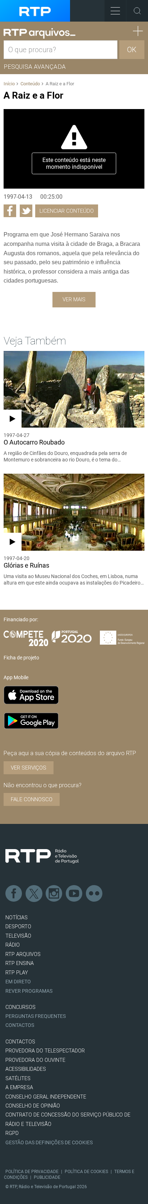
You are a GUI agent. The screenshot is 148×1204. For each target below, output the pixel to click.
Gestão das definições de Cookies (49, 1143)
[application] (74, 148)
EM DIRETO (18, 982)
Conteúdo (30, 83)
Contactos (19, 1025)
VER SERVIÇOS (28, 768)
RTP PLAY (16, 973)
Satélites (18, 1079)
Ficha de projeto (21, 657)
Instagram (54, 893)
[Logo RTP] (42, 856)
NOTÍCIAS (16, 918)
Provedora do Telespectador (45, 1051)
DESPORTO (18, 927)
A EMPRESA (19, 1087)
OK (132, 49)
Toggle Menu (115, 11)
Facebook (14, 893)
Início (9, 83)
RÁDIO (12, 945)
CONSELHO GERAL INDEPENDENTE (45, 1097)
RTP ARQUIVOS (23, 954)
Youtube (74, 893)
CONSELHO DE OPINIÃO (32, 1106)
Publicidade (47, 1177)
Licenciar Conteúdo (67, 211)
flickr (94, 893)
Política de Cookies (86, 1171)
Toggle (137, 11)
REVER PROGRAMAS (28, 991)
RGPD (12, 1133)
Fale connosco (31, 799)
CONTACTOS (20, 1042)
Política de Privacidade (32, 1171)
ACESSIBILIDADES (25, 1069)
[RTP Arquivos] (39, 33)
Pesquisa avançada (35, 66)
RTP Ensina (19, 963)
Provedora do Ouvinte (35, 1060)
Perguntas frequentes (35, 1016)
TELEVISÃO (18, 936)
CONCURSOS (20, 1007)
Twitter (34, 893)
